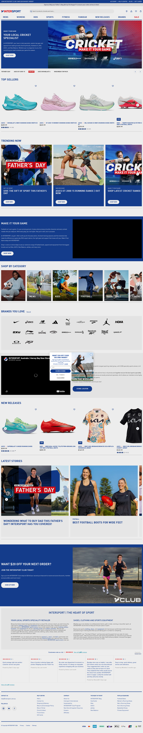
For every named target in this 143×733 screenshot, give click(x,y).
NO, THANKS (60, 375)
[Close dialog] (91, 354)
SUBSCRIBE (61, 371)
